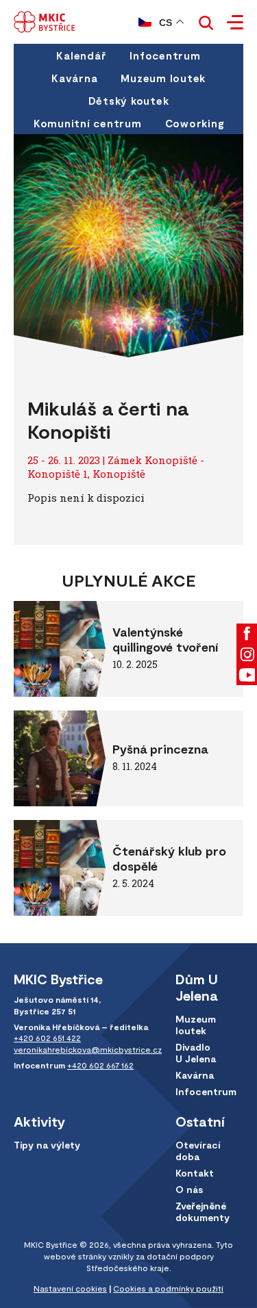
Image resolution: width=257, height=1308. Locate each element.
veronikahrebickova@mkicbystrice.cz (88, 1049)
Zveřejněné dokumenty (202, 1211)
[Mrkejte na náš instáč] (246, 654)
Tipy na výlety (47, 1145)
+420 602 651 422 (47, 1037)
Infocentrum (165, 55)
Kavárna (74, 78)
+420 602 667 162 (100, 1065)
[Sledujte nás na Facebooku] (246, 634)
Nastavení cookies (70, 1288)
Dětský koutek (128, 100)
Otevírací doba (198, 1150)
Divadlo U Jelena (195, 1052)
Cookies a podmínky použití (168, 1288)
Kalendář (81, 55)
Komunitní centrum (88, 123)
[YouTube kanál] (246, 675)
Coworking (194, 123)
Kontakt (194, 1173)
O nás (189, 1189)
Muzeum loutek (163, 78)
